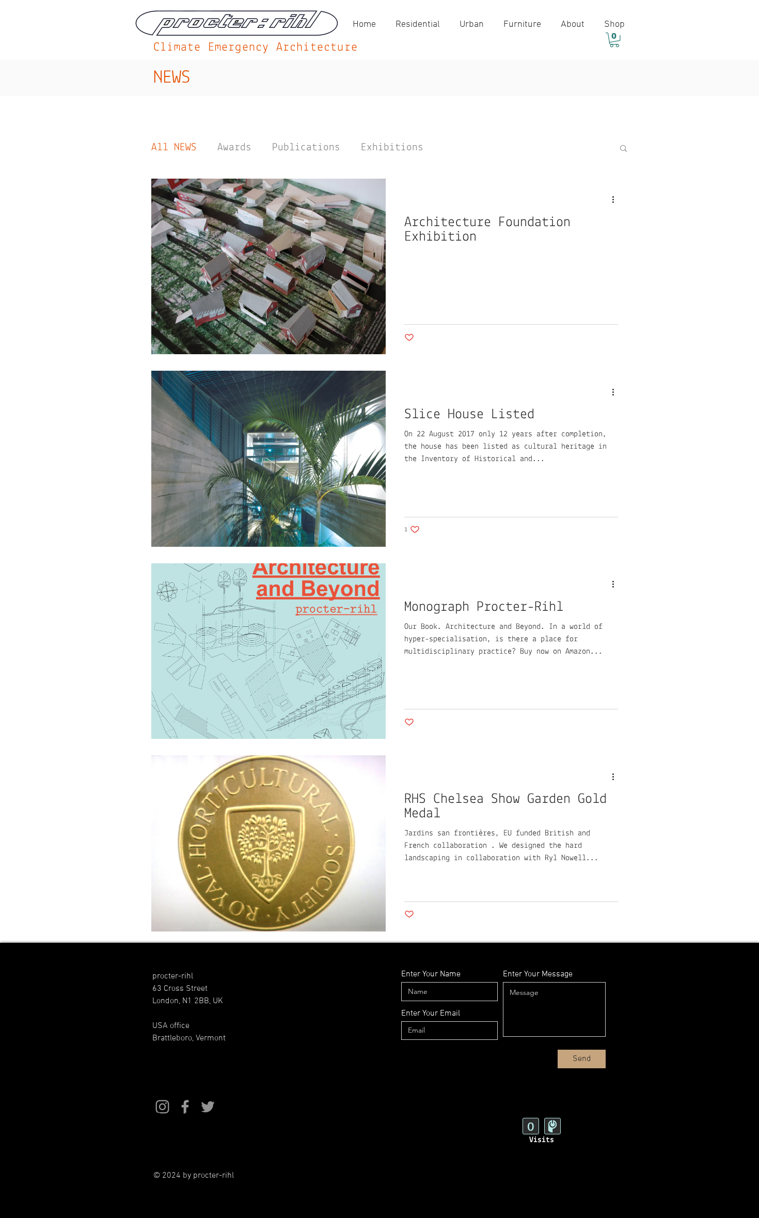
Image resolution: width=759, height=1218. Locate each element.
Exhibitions (392, 147)
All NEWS (174, 147)
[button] (614, 40)
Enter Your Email (430, 1013)
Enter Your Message (538, 974)
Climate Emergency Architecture (255, 47)
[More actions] (616, 200)
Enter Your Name (431, 974)
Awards (234, 147)
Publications (306, 147)
